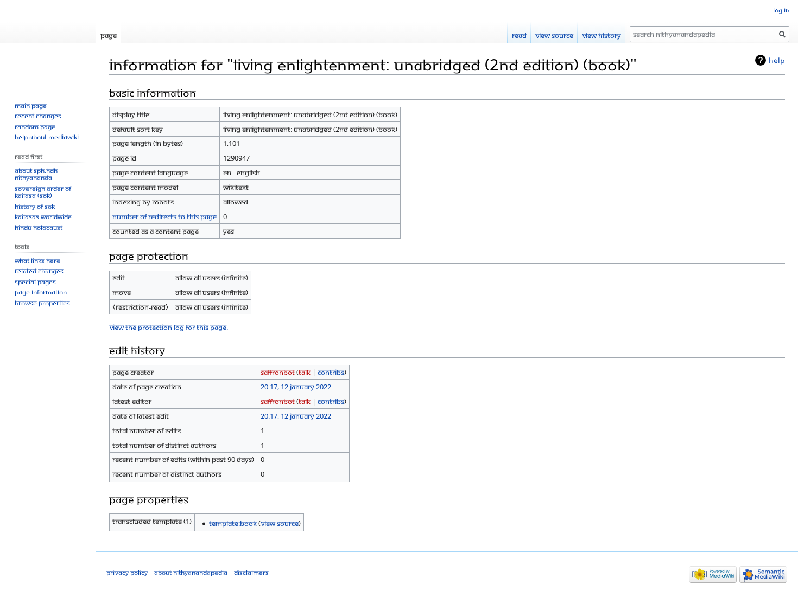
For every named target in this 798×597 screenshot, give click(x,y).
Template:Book (233, 523)
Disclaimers (251, 572)
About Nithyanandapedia (190, 572)
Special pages (35, 281)
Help (777, 60)
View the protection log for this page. (168, 327)
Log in (781, 10)
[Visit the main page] (47, 43)
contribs (331, 372)
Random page (35, 126)
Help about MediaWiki (47, 137)
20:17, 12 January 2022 (296, 386)
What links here (37, 260)
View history (601, 35)
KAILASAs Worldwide (43, 216)
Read (519, 35)
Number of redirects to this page (164, 216)
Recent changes (38, 115)
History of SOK (35, 206)
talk (305, 372)
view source (280, 523)
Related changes (39, 270)
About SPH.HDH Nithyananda (36, 174)
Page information (41, 292)
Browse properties (42, 302)
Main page (31, 105)
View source (554, 35)
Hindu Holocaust (38, 227)
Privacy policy (127, 572)
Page (108, 35)
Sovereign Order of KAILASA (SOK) (43, 192)
